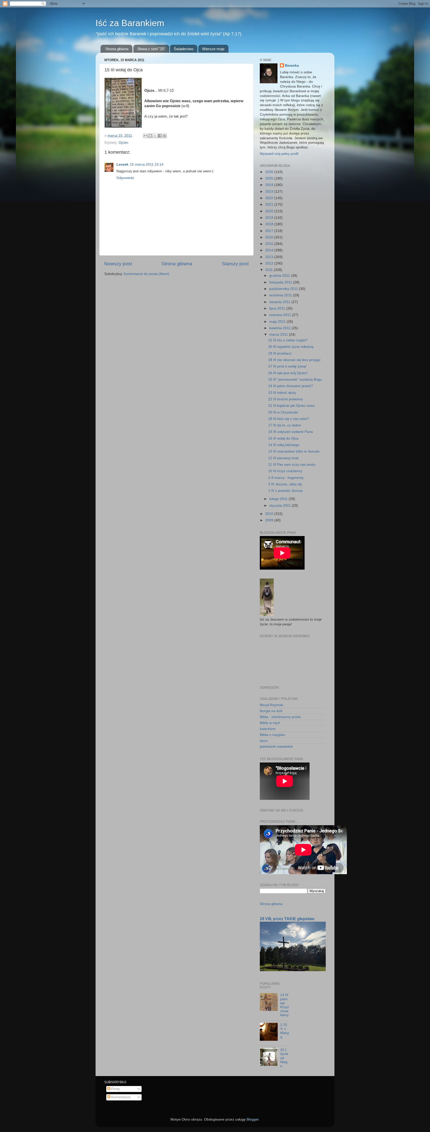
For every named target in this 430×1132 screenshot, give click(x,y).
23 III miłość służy (282, 393)
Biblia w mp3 (270, 723)
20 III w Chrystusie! (283, 412)
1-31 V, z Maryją (284, 1031)
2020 (269, 211)
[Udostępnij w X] (155, 135)
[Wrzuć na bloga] (150, 135)
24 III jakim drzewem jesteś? (290, 386)
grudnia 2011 (280, 275)
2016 (269, 237)
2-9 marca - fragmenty (286, 478)
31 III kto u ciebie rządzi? (288, 340)
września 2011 (281, 295)
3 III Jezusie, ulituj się (285, 484)
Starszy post (235, 263)
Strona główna (116, 49)
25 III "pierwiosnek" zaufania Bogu (295, 379)
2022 (269, 198)
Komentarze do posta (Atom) (146, 274)
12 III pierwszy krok (283, 458)
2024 (269, 185)
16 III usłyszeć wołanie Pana (290, 432)
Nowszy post (118, 263)
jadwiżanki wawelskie (276, 746)
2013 (269, 257)
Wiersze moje (213, 49)
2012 (269, 263)
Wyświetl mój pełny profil (279, 154)
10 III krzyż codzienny (285, 471)
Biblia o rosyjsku (272, 735)
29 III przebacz (280, 353)
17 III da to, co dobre (284, 425)
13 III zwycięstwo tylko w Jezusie (294, 451)
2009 (269, 520)
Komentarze (120, 1097)
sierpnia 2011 (280, 302)
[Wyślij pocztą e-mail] (145, 135)
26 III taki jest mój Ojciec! (288, 373)
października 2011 (284, 289)
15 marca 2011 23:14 (146, 164)
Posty (115, 1089)
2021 (269, 204)
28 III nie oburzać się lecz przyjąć (294, 360)
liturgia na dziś (271, 711)
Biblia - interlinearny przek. (281, 717)
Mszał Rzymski (271, 705)
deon (264, 741)
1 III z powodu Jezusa (285, 491)
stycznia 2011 (280, 505)
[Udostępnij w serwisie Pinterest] (164, 135)
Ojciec (123, 142)
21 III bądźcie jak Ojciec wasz (291, 406)
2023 (269, 191)
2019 (269, 218)
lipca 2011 (277, 308)
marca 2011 (279, 334)
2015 (269, 244)
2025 (269, 178)
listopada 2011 (281, 282)
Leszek (122, 164)
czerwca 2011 (280, 315)
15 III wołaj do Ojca (283, 438)
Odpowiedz (125, 178)
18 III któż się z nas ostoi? (288, 419)
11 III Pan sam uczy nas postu (292, 464)
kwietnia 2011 (280, 328)
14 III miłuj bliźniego (283, 445)
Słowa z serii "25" (151, 49)
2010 (269, 514)
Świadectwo (183, 49)
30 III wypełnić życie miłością (290, 347)
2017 (269, 231)
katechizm (268, 729)
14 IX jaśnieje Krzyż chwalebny (284, 1005)
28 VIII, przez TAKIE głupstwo (287, 919)
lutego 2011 (279, 499)
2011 (269, 270)
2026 (269, 172)
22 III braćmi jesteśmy (285, 399)
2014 (269, 250)
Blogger (253, 1119)
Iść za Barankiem (130, 23)
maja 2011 (278, 321)
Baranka (292, 65)
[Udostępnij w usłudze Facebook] (159, 135)
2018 (269, 224)
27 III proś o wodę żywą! (287, 366)
